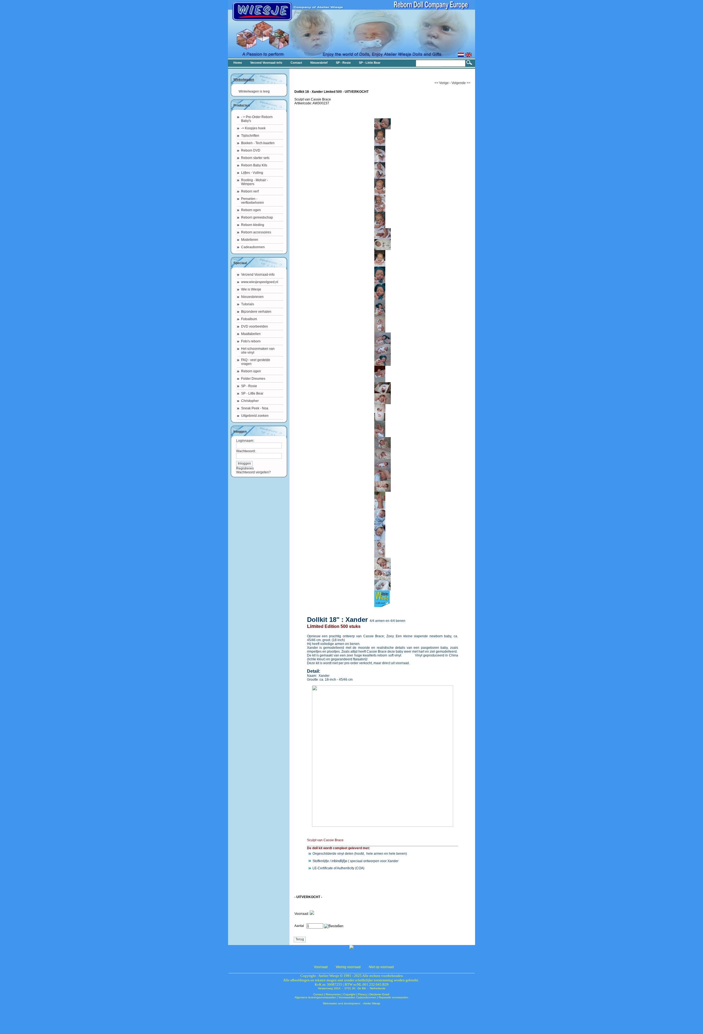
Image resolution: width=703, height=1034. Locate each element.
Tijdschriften (250, 136)
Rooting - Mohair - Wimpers (254, 182)
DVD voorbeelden (254, 326)
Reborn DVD (250, 150)
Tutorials (247, 304)
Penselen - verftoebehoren (252, 201)
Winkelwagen (243, 80)
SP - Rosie (249, 386)
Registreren (245, 468)
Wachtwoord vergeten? (253, 472)
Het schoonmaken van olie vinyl (258, 350)
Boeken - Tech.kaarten (258, 143)
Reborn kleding (252, 225)
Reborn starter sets (255, 158)
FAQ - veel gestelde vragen (255, 362)
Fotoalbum (249, 319)
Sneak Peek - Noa (254, 408)
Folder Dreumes (253, 379)
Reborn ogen (251, 210)
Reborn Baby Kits (254, 165)
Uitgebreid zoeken (255, 416)
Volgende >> (460, 83)
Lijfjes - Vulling (252, 173)
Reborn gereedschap (257, 217)
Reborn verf (250, 191)
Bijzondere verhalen (256, 312)
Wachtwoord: (246, 451)
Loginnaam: (245, 441)
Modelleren (249, 240)
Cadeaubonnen (253, 247)
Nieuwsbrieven (252, 297)
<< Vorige (441, 83)
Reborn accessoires (256, 232)
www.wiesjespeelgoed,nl (259, 282)
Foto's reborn (251, 341)
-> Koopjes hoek (253, 128)
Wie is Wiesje (251, 289)
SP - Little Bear (252, 393)
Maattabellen (251, 334)
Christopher (250, 401)
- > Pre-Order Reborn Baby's (257, 119)
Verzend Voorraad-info (258, 274)
